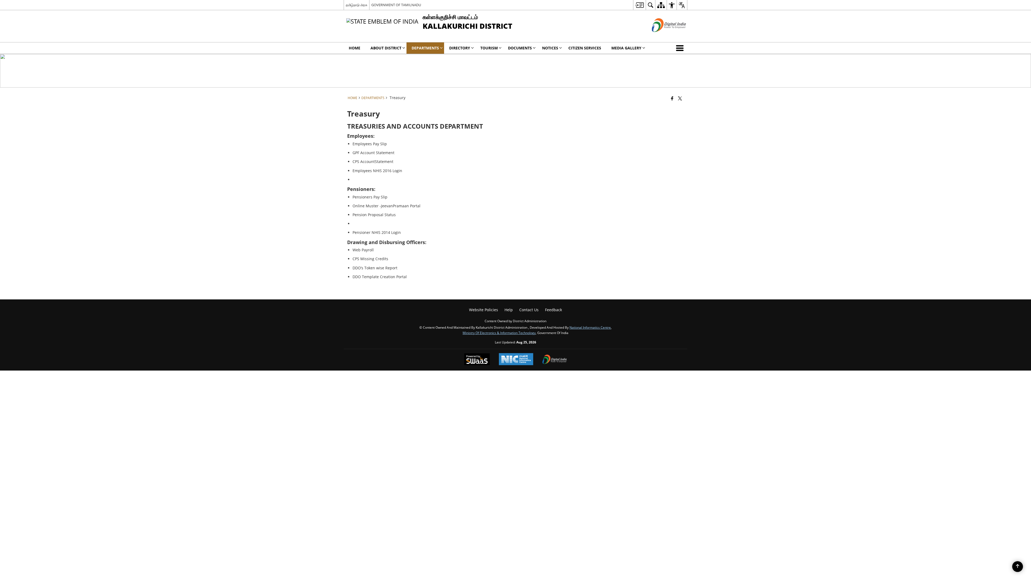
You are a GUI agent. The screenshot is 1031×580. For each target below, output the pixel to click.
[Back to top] (1017, 566)
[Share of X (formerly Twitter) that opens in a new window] (680, 98)
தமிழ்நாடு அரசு (356, 4)
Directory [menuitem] (459, 47)
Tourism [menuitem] (489, 47)
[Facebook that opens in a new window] (672, 98)
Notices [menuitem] (550, 47)
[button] (680, 48)
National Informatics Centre (590, 327)
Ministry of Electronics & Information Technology (499, 333)
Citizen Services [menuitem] (584, 47)
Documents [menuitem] (520, 47)
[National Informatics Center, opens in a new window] (516, 359)
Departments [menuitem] (425, 47)
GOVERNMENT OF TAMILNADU (396, 4)
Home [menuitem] (354, 47)
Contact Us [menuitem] (529, 309)
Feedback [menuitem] (553, 309)
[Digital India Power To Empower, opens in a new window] (554, 359)
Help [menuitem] (508, 309)
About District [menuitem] (386, 47)
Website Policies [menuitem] (483, 309)
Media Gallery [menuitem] (626, 47)
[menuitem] (639, 5)
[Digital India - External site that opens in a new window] (662, 36)
